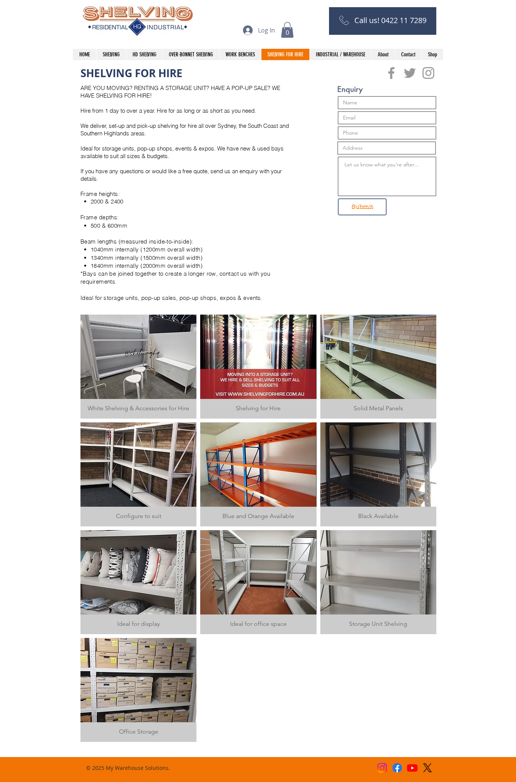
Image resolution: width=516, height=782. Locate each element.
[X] (427, 768)
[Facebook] (397, 768)
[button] (287, 30)
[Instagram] (382, 768)
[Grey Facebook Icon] (391, 73)
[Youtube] (412, 768)
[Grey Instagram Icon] (428, 73)
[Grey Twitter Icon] (410, 73)
